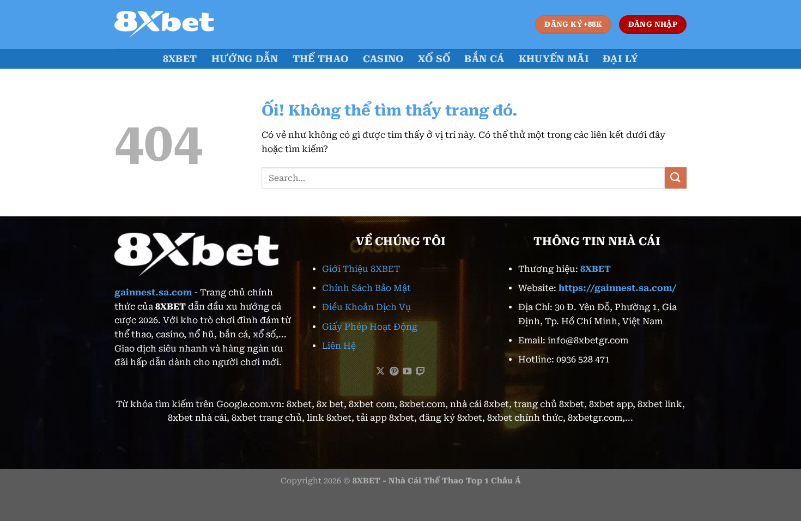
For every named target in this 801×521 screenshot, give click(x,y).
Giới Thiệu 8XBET (361, 269)
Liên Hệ (339, 346)
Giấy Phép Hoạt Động (369, 327)
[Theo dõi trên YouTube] (407, 372)
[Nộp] (676, 178)
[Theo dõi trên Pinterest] (394, 372)
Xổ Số (434, 58)
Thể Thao (321, 58)
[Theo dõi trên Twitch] (420, 372)
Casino (383, 58)
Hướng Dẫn (244, 58)
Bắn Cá (484, 58)
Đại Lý (620, 58)
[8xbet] (168, 24)
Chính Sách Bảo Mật (366, 288)
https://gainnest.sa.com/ (618, 288)
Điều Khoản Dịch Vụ (366, 307)
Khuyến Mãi (554, 58)
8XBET (180, 58)
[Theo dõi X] (380, 372)
